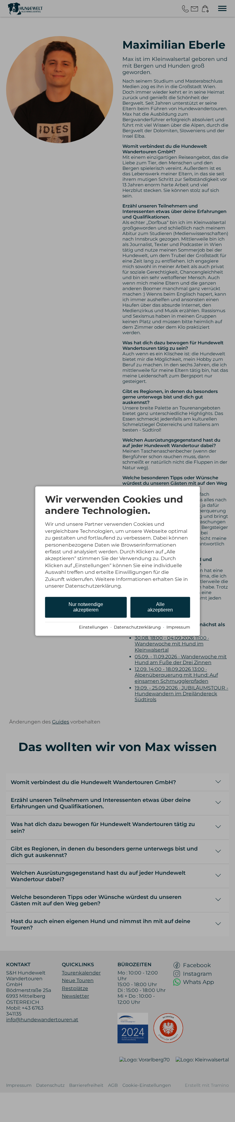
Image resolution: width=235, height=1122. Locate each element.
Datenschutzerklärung (137, 627)
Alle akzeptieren (160, 607)
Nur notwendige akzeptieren (86, 607)
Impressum (178, 627)
